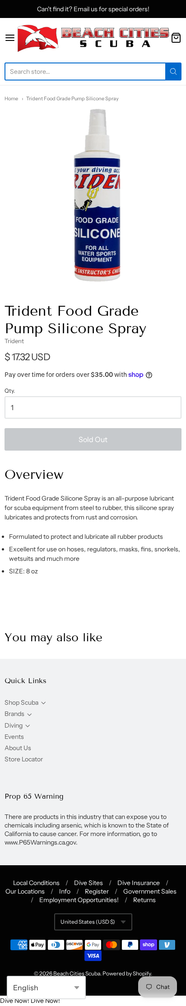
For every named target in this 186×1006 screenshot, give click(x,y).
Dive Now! (14, 1001)
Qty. (10, 391)
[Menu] (10, 37)
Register (97, 891)
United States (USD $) (87, 921)
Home (11, 98)
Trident (14, 340)
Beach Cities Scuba (76, 973)
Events (14, 737)
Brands (14, 714)
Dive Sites (88, 883)
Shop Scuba (21, 702)
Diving (14, 725)
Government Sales (150, 891)
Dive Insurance (138, 883)
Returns (144, 900)
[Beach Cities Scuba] (93, 38)
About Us (18, 748)
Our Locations (25, 891)
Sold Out (93, 439)
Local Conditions (36, 883)
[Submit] (173, 71)
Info (64, 891)
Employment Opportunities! (79, 900)
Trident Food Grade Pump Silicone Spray (72, 98)
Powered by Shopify (126, 973)
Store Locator (24, 759)
